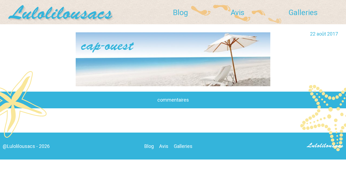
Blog (180, 12)
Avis (237, 12)
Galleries (303, 12)
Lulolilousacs (61, 14)
